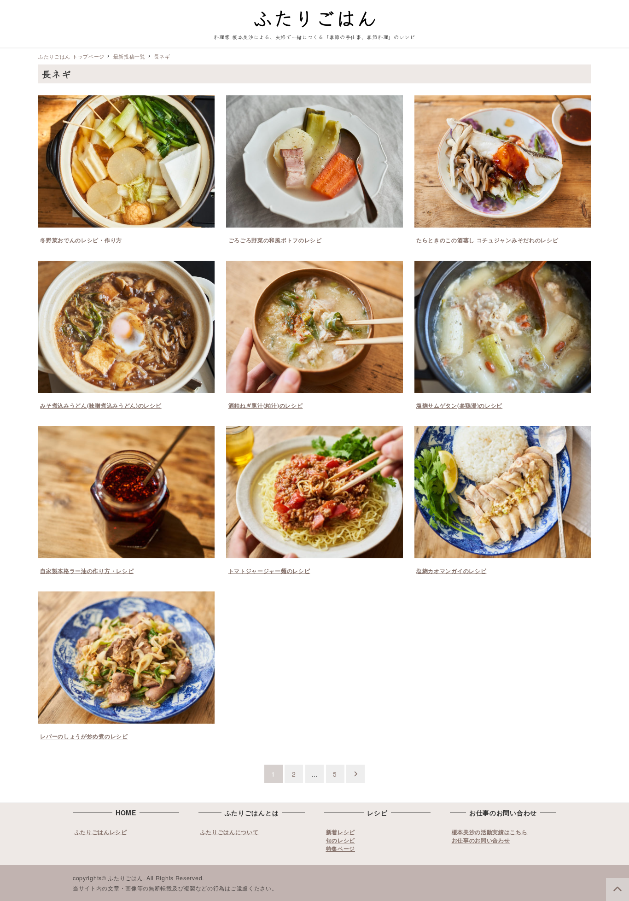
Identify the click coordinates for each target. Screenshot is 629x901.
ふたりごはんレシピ (101, 832)
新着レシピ (340, 832)
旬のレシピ (340, 840)
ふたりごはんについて (229, 832)
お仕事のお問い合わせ (481, 840)
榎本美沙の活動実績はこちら (490, 832)
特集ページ (340, 848)
